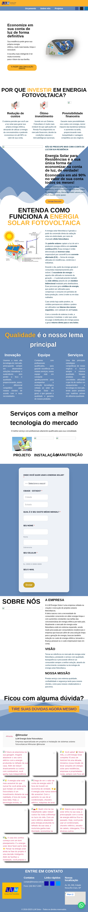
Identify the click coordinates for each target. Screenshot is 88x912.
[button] (81, 905)
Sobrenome (27, 547)
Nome (25, 537)
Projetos (59, 8)
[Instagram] (81, 8)
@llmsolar (21, 734)
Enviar (29, 584)
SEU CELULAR (30, 553)
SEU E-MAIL (28, 569)
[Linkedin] (86, 8)
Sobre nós (45, 8)
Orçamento (30, 8)
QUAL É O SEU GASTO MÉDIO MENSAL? (42, 512)
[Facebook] (76, 8)
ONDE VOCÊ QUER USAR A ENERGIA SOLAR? (43, 476)
